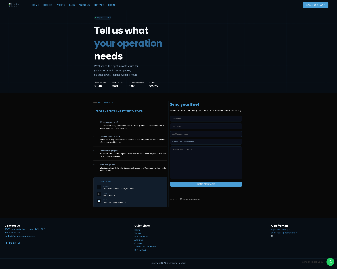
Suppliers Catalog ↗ (281, 229)
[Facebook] (10, 242)
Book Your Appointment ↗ (284, 232)
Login (111, 5)
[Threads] (18, 242)
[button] (330, 262)
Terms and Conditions (145, 246)
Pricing (60, 5)
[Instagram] (14, 242)
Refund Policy (141, 250)
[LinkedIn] (6, 242)
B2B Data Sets (141, 236)
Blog (72, 5)
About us (84, 5)
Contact (99, 5)
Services (47, 5)
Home (35, 5)
